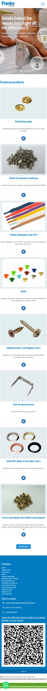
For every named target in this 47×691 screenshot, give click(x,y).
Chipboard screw (6, 592)
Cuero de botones (7, 594)
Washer (4, 574)
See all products (23, 546)
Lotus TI (23, 671)
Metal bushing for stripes (9, 587)
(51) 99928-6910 (11, 612)
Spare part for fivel (7, 589)
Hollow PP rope (6, 570)
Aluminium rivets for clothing (10, 579)
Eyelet (3, 568)
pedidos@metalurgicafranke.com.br (23, 603)
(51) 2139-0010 (16, 607)
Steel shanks (5, 572)
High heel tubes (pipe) (8, 576)
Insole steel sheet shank (9, 585)
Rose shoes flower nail (8, 581)
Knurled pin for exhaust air (9, 583)
